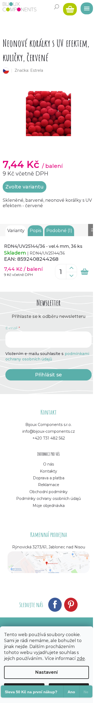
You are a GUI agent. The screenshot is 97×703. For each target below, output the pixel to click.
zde (81, 658)
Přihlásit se (48, 375)
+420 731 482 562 (48, 438)
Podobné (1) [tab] (59, 230)
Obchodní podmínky (48, 491)
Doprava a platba (48, 478)
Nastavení (46, 672)
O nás (48, 464)
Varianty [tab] (16, 230)
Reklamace (48, 484)
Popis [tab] (35, 230)
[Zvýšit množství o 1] (71, 268)
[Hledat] (56, 6)
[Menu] (84, 6)
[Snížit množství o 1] (71, 275)
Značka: (29, 70)
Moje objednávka (49, 505)
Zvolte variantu (24, 187)
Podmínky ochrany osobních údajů (48, 498)
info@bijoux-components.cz (48, 431)
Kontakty (48, 471)
